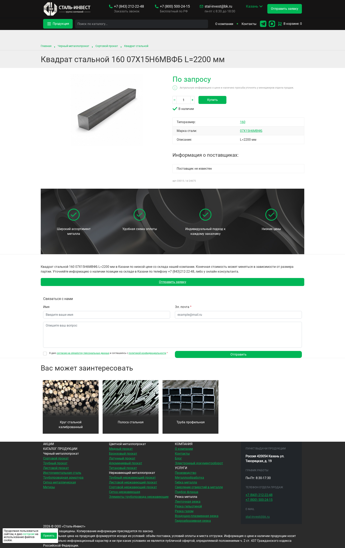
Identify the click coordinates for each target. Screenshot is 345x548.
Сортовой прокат (106, 46)
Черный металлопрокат (73, 46)
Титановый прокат (123, 468)
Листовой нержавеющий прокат (133, 482)
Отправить (238, 354)
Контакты (249, 24)
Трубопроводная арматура (63, 477)
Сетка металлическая (59, 482)
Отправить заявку (172, 282)
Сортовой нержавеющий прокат (133, 487)
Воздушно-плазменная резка (196, 516)
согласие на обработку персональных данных (83, 353)
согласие (29, 534)
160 (242, 122)
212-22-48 (129, 6)
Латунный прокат (122, 458)
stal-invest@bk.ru (218, 6)
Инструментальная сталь (62, 473)
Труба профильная (190, 422)
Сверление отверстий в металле (199, 487)
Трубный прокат (55, 463)
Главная (46, 46)
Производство (185, 473)
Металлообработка (189, 477)
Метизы (49, 487)
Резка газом (184, 511)
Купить (212, 100)
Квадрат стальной (136, 46)
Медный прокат (121, 449)
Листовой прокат (56, 468)
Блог (178, 458)
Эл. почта (183, 307)
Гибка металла (186, 482)
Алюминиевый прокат (125, 463)
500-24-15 (175, 6)
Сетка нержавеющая (124, 492)
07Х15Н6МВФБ (251, 131)
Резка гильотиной (188, 506)
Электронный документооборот (199, 463)
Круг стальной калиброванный (71, 424)
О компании (224, 24)
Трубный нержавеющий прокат (132, 477)
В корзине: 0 (293, 24)
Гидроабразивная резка (193, 521)
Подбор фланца (186, 492)
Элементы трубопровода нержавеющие (139, 497)
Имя (46, 307)
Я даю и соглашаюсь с (108, 353)
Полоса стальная (131, 422)
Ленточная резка (187, 501)
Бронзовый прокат (123, 453)
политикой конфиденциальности (147, 353)
